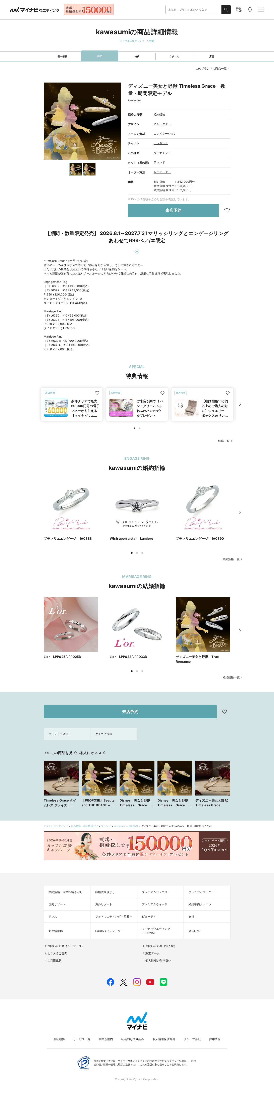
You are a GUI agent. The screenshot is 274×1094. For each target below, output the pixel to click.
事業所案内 (106, 1039)
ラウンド (159, 162)
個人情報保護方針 (163, 1039)
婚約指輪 (159, 114)
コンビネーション (165, 133)
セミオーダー (162, 172)
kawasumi (120, 826)
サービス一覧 (81, 1039)
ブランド (106, 826)
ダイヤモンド (162, 152)
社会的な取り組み (132, 1039)
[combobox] (193, 10)
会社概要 (59, 1039)
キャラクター (162, 124)
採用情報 (215, 1039)
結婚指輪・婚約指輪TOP (84, 826)
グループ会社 (192, 1039)
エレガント (161, 143)
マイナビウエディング (56, 826)
